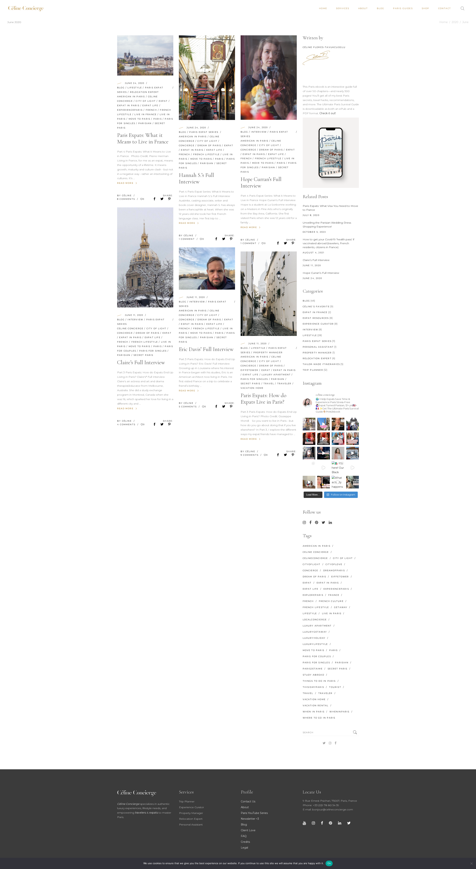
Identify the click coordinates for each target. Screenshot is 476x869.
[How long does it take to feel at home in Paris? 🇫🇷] (352, 438)
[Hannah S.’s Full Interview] (207, 77)
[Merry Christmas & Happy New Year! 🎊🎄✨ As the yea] (323, 467)
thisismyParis (313, 687)
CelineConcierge (315, 558)
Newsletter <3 (250, 818)
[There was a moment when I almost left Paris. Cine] (309, 438)
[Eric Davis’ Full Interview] (207, 268)
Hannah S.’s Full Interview (196, 178)
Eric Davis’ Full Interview (206, 349)
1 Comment (187, 239)
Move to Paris (139, 119)
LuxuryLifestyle (315, 644)
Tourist (335, 687)
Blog (121, 87)
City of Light (146, 101)
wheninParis (339, 711)
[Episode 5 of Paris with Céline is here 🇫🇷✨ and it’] (352, 424)
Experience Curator (318, 324)
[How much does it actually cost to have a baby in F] (309, 482)
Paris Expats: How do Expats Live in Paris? (263, 398)
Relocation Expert (144, 92)
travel (268, 383)
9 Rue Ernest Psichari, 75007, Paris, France (330, 800)
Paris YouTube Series (254, 813)
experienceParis (130, 110)
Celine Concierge (130, 328)
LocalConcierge (315, 619)
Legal (244, 847)
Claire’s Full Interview (141, 362)
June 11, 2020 (134, 315)
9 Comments (250, 455)
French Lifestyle (206, 154)
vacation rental (316, 705)
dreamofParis (334, 570)
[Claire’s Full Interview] (145, 257)
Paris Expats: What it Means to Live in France (142, 138)
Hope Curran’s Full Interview (261, 182)
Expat (163, 101)
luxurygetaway (315, 632)
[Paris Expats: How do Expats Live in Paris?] (269, 293)
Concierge (186, 145)
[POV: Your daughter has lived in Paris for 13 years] (338, 424)
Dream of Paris (209, 145)
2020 (455, 22)
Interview (259, 132)
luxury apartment (276, 374)
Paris (157, 119)
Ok (329, 863)
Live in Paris (332, 613)
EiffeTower (249, 370)
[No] (471, 863)
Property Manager (268, 352)
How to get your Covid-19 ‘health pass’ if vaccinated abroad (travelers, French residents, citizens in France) (328, 243)
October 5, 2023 (314, 232)
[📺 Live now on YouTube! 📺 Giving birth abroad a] (352, 482)
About (245, 807)
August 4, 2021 (313, 252)
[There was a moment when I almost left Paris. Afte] (323, 438)
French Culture (331, 601)
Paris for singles (153, 350)
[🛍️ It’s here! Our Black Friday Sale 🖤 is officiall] (338, 467)
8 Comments (126, 199)
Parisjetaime (313, 668)
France (333, 595)
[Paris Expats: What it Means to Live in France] (145, 55)
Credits (245, 842)
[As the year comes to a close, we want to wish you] (309, 467)
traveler (284, 383)
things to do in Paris (319, 681)
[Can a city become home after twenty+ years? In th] (338, 438)
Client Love (248, 830)
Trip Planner (313, 370)
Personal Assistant (318, 347)
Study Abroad (313, 675)
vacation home (252, 388)
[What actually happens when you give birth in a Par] (338, 482)
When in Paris (314, 711)
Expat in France (315, 312)
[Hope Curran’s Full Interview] (269, 77)
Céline (127, 195)
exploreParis (313, 595)
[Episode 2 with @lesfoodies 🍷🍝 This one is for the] (309, 453)
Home (443, 22)
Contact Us (248, 801)
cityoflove (334, 564)
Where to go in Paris (319, 717)
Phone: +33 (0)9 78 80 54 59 (321, 805)
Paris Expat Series (203, 132)
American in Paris (131, 96)
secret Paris (143, 355)
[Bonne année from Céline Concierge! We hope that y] (352, 453)
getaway (340, 607)
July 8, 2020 (311, 215)
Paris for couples (317, 656)
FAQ (244, 836)
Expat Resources (316, 318)
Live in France (145, 114)
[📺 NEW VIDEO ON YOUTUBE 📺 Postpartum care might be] (323, 482)
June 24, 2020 (134, 83)
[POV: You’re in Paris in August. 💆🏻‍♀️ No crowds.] (323, 424)
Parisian (145, 123)
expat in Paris (128, 105)
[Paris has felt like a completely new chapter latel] (323, 453)
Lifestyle (135, 87)
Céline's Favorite (316, 306)
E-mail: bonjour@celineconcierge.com (328, 809)
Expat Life (150, 105)
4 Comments (126, 424)
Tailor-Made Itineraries (321, 364)
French (151, 110)
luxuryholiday (314, 638)
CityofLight (312, 564)
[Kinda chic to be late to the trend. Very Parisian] (309, 424)
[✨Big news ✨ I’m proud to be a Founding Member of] (338, 453)
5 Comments (188, 406)
